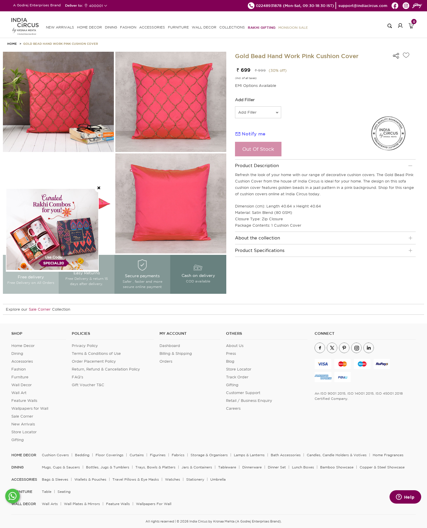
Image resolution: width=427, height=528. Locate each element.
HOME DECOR (89, 27)
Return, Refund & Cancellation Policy (106, 369)
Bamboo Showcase (337, 467)
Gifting (17, 440)
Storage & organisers (209, 455)
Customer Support (243, 393)
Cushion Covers (55, 455)
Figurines (158, 455)
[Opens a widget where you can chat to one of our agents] (405, 497)
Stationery (195, 479)
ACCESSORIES (152, 27)
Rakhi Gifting (261, 27)
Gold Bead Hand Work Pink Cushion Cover (60, 43)
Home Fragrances (388, 455)
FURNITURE (178, 27)
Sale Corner (40, 309)
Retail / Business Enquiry (249, 400)
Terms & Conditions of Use (96, 353)
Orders (165, 361)
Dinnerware (252, 467)
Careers (233, 408)
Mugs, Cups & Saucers (61, 467)
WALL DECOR (204, 27)
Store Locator (24, 432)
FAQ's (77, 377)
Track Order (237, 377)
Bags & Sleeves (55, 479)
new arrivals (60, 27)
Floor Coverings (109, 455)
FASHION (128, 27)
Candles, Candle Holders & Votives (337, 455)
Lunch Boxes (303, 467)
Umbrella (218, 479)
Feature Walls (24, 400)
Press (231, 353)
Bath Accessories (286, 455)
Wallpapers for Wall (29, 408)
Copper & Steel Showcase (382, 467)
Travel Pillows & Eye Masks (135, 479)
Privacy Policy (85, 345)
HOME (12, 43)
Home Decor (23, 345)
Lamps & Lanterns (249, 455)
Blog (230, 361)
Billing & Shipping (175, 353)
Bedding (82, 455)
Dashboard (169, 345)
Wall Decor (21, 385)
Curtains (137, 455)
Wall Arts (50, 503)
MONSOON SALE (293, 27)
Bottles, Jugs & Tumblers (107, 467)
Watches (172, 479)
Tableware (227, 467)
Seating (64, 491)
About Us (234, 345)
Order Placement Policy (94, 361)
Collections (232, 27)
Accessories (22, 361)
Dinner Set (277, 467)
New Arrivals (23, 424)
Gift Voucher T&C (88, 385)
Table (46, 491)
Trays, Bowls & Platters (155, 467)
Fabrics (178, 455)
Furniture (19, 377)
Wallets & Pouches (90, 479)
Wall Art (18, 393)
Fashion (18, 369)
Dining (17, 353)
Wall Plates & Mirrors (82, 503)
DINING (111, 27)
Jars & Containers (197, 467)
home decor (23, 455)
